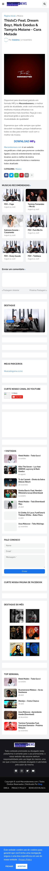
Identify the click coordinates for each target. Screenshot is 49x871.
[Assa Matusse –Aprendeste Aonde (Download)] (10, 715)
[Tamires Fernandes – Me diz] (36, 195)
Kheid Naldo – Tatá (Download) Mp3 (31, 503)
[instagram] (21, 771)
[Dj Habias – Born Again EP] (16, 649)
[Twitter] (11, 175)
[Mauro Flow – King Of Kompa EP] (16, 632)
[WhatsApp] (16, 175)
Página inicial (9, 16)
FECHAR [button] (9, 866)
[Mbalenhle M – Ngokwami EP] (32, 632)
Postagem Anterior (11, 290)
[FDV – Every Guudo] (12, 247)
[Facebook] (6, 175)
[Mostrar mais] (32, 175)
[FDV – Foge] (12, 195)
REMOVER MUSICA (37, 788)
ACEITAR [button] (22, 866)
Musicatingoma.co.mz (13, 371)
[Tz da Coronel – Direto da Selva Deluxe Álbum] (10, 482)
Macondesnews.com (13, 147)
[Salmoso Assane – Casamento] (12, 221)
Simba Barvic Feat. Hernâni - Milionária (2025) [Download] (30, 492)
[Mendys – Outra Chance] (10, 704)
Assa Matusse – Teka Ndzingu (31, 524)
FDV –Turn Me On (35, 230)
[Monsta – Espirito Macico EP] (16, 616)
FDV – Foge (9, 204)
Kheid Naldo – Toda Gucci (29, 456)
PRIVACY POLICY (19, 788)
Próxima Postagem (38, 290)
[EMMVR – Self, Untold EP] (32, 649)
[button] (3, 4)
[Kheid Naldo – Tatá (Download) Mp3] (10, 504)
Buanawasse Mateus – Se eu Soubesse (30, 691)
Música (20, 16)
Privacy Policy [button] (25, 859)
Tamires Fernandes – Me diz (36, 205)
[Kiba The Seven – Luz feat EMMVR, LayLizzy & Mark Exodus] (10, 470)
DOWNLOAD (21, 141)
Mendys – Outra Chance (28, 701)
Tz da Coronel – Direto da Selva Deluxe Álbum (31, 480)
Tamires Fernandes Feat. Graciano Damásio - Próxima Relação (30, 725)
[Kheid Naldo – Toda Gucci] (10, 458)
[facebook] (16, 771)
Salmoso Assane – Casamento (12, 231)
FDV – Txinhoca (34, 256)
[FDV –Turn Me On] (36, 221)
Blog (40, 784)
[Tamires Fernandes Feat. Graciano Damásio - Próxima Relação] (10, 726)
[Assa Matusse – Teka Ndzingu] (10, 527)
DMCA (6, 788)
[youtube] (33, 771)
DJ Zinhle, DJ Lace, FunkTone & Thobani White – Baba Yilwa (31, 514)
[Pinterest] (21, 175)
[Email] (26, 175)
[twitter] (27, 771)
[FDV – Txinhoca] (36, 247)
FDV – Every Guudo (12, 256)
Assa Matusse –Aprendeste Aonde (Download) (30, 713)
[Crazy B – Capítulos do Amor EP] (32, 616)
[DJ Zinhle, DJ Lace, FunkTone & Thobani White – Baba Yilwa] (10, 516)
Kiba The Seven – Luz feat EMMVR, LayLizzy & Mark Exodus (29, 469)
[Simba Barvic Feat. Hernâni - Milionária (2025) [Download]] (10, 493)
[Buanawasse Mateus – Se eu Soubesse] (10, 693)
